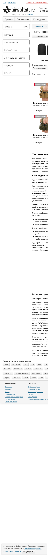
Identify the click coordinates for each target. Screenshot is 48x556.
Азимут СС (18, 373)
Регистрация (12, 3)
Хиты (25, 26)
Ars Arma (7, 373)
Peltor (26, 382)
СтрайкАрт (8, 378)
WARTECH (38, 373)
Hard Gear (16, 382)
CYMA (6, 369)
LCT (32, 369)
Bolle (41, 382)
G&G (25, 369)
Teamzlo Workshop (22, 378)
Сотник (28, 373)
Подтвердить (28, 551)
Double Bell (16, 369)
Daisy (34, 382)
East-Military (36, 378)
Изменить (30, 14)
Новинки (9, 26)
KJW (39, 369)
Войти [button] (4, 3)
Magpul (6, 382)
